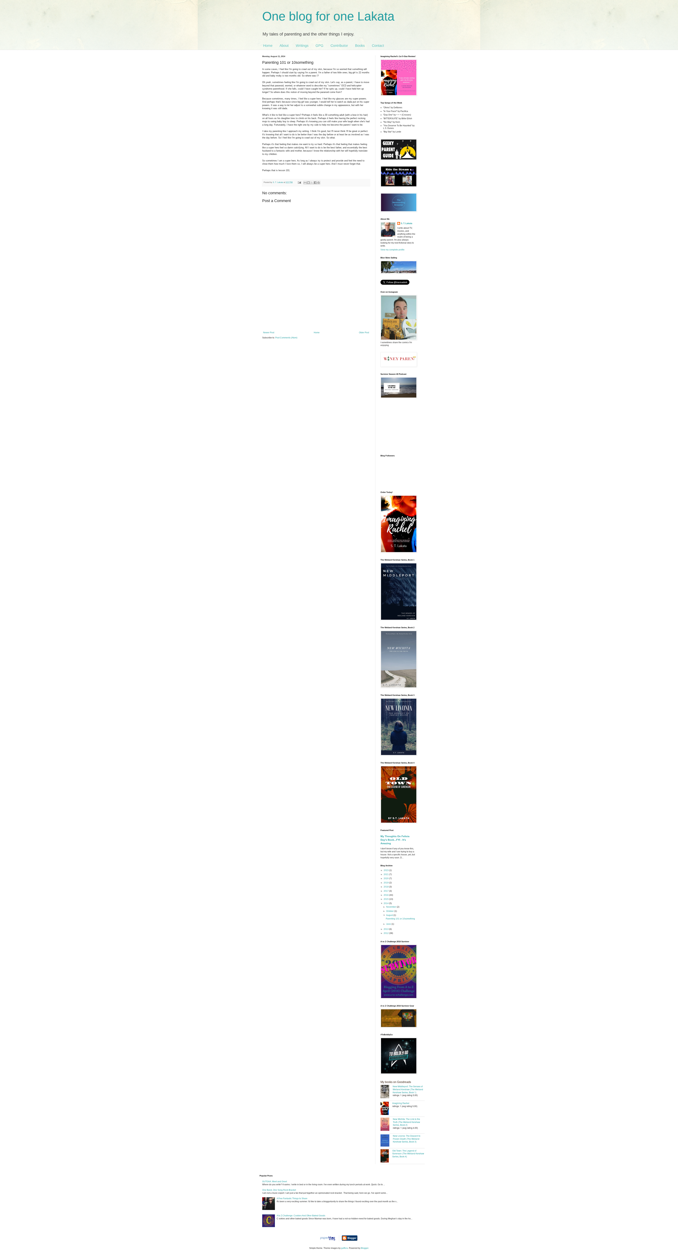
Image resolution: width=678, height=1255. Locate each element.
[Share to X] (312, 182)
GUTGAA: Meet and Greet (274, 1181)
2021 (386, 874)
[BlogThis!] (308, 182)
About (284, 46)
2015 (386, 899)
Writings (302, 46)
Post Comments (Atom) (286, 337)
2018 (386, 887)
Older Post (364, 332)
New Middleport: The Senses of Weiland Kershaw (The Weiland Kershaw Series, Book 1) (408, 1089)
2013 (386, 929)
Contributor (339, 46)
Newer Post (268, 332)
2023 (386, 870)
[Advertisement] (316, 305)
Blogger (364, 1248)
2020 (386, 878)
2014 (386, 903)
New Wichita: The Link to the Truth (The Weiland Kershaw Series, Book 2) (406, 1121)
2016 (386, 895)
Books (360, 46)
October (390, 911)
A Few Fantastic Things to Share (292, 1198)
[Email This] (305, 182)
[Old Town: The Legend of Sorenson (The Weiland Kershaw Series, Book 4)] (386, 1156)
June (388, 924)
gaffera (344, 1248)
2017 (386, 891)
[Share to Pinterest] (318, 182)
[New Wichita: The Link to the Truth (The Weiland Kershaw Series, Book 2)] (386, 1125)
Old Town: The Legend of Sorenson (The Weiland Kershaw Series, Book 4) (408, 1153)
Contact (378, 46)
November (391, 907)
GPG (319, 46)
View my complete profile (392, 249)
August (389, 915)
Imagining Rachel (400, 1103)
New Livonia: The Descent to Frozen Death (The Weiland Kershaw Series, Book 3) (406, 1138)
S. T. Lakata (406, 223)
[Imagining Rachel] (386, 1109)
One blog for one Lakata (328, 16)
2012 (386, 933)
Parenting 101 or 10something (400, 918)
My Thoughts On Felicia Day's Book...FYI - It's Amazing (394, 840)
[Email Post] (299, 182)
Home (267, 46)
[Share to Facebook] (315, 182)
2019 (386, 882)
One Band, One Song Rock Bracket (279, 1190)
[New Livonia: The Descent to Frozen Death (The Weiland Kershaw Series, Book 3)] (386, 1140)
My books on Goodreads (395, 1082)
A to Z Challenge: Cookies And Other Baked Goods (301, 1215)
